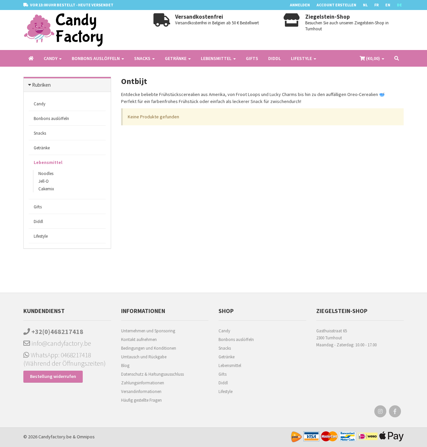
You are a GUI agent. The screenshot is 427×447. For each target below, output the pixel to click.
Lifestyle (41, 236)
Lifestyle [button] (302, 58)
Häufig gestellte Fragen (141, 400)
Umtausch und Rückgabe (143, 357)
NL (365, 4)
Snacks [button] (142, 58)
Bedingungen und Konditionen (148, 348)
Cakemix (46, 189)
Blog (125, 365)
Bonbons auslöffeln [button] (96, 58)
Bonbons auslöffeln (51, 118)
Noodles (45, 173)
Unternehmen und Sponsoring (148, 331)
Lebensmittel (48, 162)
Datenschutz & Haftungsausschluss (152, 374)
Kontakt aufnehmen (139, 339)
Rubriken (41, 85)
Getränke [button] (176, 58)
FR (376, 4)
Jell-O (43, 181)
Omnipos (86, 437)
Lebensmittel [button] (217, 58)
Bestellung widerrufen (53, 376)
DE (399, 4)
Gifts (252, 58)
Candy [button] (51, 58)
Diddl (274, 58)
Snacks (40, 133)
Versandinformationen (141, 391)
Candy (39, 104)
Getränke (42, 148)
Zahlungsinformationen (142, 383)
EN (387, 4)
